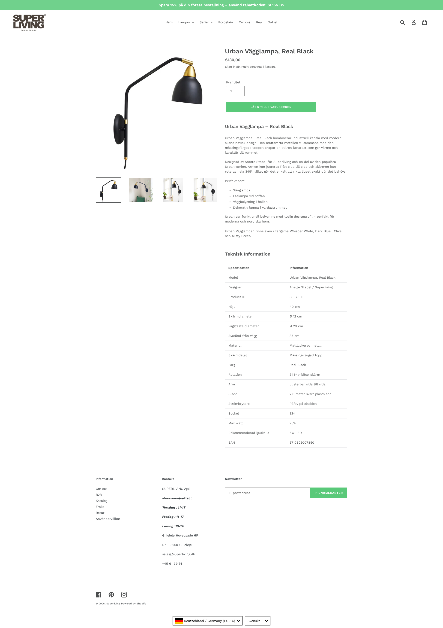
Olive (337, 231)
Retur (100, 513)
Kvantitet (233, 82)
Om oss (101, 489)
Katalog (101, 501)
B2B (99, 495)
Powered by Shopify (133, 603)
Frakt (244, 66)
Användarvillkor (108, 519)
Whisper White (301, 231)
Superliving (113, 603)
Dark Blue (323, 231)
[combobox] (207, 620)
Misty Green (241, 236)
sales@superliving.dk (178, 554)
